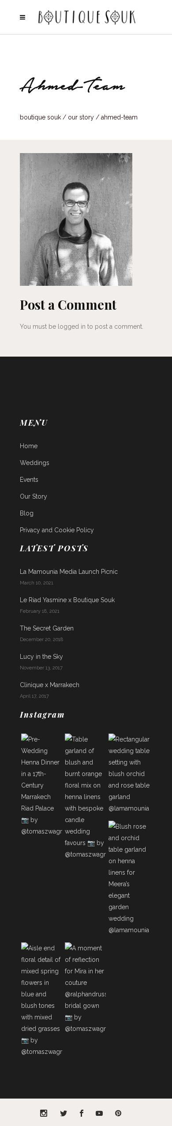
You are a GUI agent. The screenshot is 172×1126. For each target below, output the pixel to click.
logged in (72, 326)
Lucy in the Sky (41, 656)
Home (28, 446)
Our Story (81, 117)
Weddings (34, 462)
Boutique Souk (40, 117)
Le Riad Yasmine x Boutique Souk (67, 599)
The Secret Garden (47, 628)
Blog (27, 513)
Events (29, 479)
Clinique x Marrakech (49, 684)
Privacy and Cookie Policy (57, 530)
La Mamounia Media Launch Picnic (69, 571)
